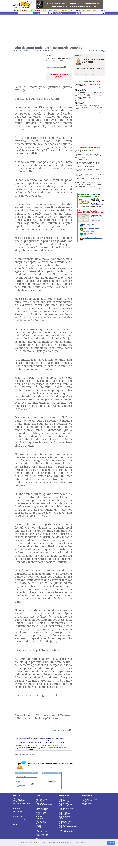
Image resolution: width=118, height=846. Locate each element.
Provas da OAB (40, 800)
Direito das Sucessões (64, 824)
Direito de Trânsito (63, 822)
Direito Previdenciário (64, 816)
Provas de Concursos (41, 802)
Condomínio (62, 809)
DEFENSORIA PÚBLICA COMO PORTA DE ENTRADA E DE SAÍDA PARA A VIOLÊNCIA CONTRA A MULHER (89, 107)
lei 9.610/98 (25, 737)
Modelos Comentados (41, 807)
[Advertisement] (59, 30)
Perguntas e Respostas (42, 808)
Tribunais (38, 825)
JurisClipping (39, 814)
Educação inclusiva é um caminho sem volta (88, 84)
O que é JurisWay (17, 798)
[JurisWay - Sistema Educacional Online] (22, 8)
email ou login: (21, 776)
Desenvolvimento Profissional (89, 799)
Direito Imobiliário (63, 814)
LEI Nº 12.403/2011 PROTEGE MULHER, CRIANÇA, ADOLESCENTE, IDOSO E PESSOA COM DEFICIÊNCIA (89, 174)
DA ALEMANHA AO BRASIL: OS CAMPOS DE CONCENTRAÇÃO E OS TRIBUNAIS (88, 185)
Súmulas (38, 830)
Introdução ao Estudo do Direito (67, 798)
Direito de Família (63, 803)
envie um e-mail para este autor (86, 74)
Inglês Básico (85, 802)
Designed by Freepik (18, 827)
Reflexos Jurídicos (40, 824)
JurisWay (15, 50)
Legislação (38, 826)
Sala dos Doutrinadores (26, 50)
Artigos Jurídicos (38, 50)
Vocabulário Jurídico (41, 820)
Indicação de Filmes (41, 833)
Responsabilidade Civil (65, 821)
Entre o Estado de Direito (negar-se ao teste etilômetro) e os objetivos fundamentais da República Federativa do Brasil (89, 156)
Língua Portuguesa (87, 800)
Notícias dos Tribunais (41, 812)
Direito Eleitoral (63, 825)
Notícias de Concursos (41, 813)
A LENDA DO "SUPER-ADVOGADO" (86, 166)
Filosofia (84, 804)
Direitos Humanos (49, 50)
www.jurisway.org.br (57, 745)
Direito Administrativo (64, 811)
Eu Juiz (38, 817)
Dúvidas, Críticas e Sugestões (20, 819)
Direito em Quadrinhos (41, 831)
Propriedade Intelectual (65, 820)
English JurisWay (40, 838)
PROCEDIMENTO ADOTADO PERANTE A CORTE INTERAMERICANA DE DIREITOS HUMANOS (89, 181)
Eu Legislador (39, 816)
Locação (61, 818)
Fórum (37, 836)
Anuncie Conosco (17, 811)
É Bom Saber (39, 818)
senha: (18, 782)
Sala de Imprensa (40, 821)
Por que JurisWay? (17, 799)
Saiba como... (59, 78)
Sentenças (38, 829)
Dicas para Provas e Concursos (44, 804)
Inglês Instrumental (87, 803)
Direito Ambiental (63, 812)
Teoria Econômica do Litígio (66, 831)
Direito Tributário (63, 817)
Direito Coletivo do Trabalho (66, 805)
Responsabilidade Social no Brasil (21, 803)
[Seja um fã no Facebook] (102, 11)
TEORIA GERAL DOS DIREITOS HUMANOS (88, 178)
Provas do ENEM (40, 803)
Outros (60, 833)
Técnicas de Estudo (87, 807)
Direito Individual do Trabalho (66, 804)
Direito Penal (62, 800)
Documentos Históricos (42, 835)
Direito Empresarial (64, 802)
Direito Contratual (63, 829)
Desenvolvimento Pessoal (88, 798)
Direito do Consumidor (64, 813)
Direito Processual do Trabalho (67, 808)
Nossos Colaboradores (19, 800)
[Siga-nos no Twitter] (104, 11)
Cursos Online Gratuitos (42, 798)
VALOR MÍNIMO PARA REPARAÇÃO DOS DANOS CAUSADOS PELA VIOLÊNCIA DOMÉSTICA (89, 163)
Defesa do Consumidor (42, 822)
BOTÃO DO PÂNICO (81, 160)
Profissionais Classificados (19, 802)
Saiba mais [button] (83, 842)
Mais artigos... (100, 112)
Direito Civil (62, 799)
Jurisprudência (39, 827)
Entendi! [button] (111, 842)
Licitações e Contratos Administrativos (68, 826)
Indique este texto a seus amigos (55, 67)
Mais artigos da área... (98, 189)
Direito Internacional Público (66, 830)
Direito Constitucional (64, 827)
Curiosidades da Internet (42, 834)
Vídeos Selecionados (41, 799)
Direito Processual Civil (65, 807)
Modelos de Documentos (42, 805)
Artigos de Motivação (41, 811)
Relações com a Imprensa (88, 805)
